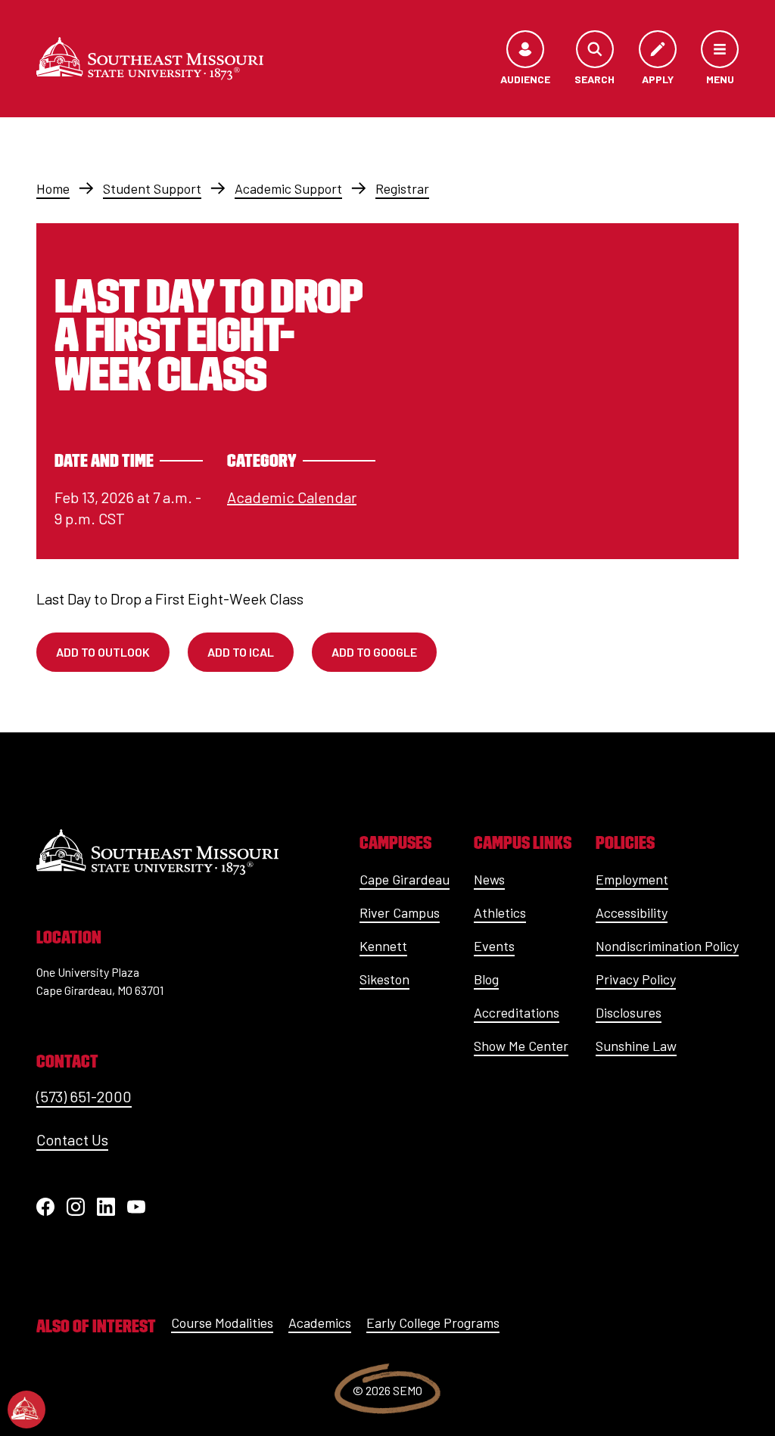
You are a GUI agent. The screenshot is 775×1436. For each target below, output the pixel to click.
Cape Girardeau (404, 879)
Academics (319, 1322)
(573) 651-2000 (84, 1096)
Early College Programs (433, 1322)
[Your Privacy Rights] (26, 1409)
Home (53, 188)
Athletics (500, 912)
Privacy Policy (636, 979)
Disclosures (628, 1012)
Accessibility (632, 912)
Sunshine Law (636, 1045)
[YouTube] (136, 1207)
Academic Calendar (291, 497)
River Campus (399, 912)
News (489, 879)
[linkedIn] (106, 1207)
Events (494, 945)
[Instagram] (76, 1207)
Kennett (383, 945)
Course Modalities (222, 1322)
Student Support (152, 188)
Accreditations (516, 1012)
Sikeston (384, 979)
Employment (632, 879)
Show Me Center (521, 1045)
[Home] (149, 58)
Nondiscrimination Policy (667, 945)
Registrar (402, 188)
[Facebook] (45, 1207)
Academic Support (288, 188)
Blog (486, 979)
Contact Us (72, 1139)
